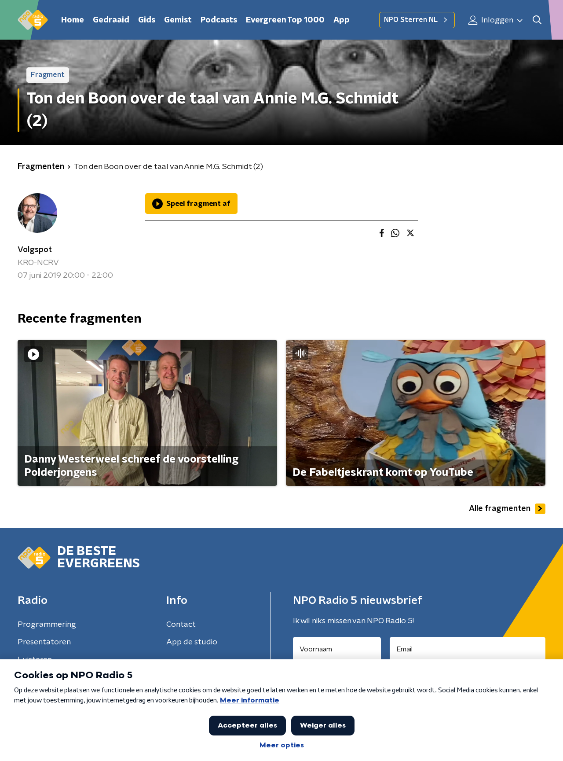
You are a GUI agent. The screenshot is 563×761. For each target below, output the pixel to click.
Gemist (178, 20)
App (341, 20)
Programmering (47, 625)
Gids (146, 20)
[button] (536, 20)
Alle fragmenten (499, 509)
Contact (181, 625)
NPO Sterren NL (411, 19)
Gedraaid (111, 20)
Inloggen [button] (496, 20)
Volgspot (35, 250)
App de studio (191, 642)
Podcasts (219, 20)
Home (72, 20)
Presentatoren (44, 642)
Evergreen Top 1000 (285, 20)
